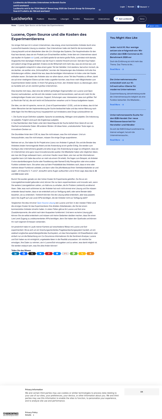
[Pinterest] (49, 253)
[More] (90, 253)
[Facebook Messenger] (57, 253)
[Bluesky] (40, 253)
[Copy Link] (82, 253)
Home (13, 25)
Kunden (76, 18)
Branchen (52, 18)
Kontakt (131, 6)
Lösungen (65, 18)
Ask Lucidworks (125, 19)
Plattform (40, 18)
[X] (32, 253)
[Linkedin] (15, 253)
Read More (115, 69)
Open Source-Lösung (46, 202)
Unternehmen (104, 18)
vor (32, 57)
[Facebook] (24, 253)
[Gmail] (65, 253)
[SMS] (74, 253)
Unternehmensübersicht (108, 27)
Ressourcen (89, 18)
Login (122, 6)
